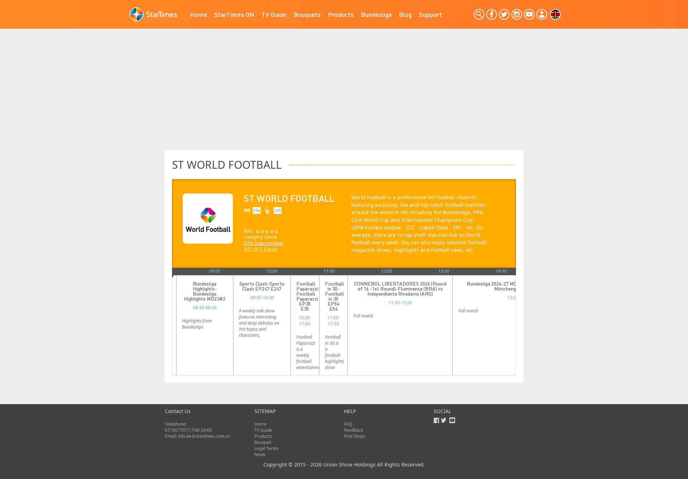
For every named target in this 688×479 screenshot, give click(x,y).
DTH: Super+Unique (263, 243)
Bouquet (262, 442)
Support (430, 14)
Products (341, 14)
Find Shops (355, 436)
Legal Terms (266, 448)
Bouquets (307, 14)
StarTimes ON (234, 14)
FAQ (348, 424)
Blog (405, 14)
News (260, 454)
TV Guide (274, 14)
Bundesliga (376, 14)
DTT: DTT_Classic (261, 249)
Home (198, 14)
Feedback (353, 430)
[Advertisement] (344, 97)
